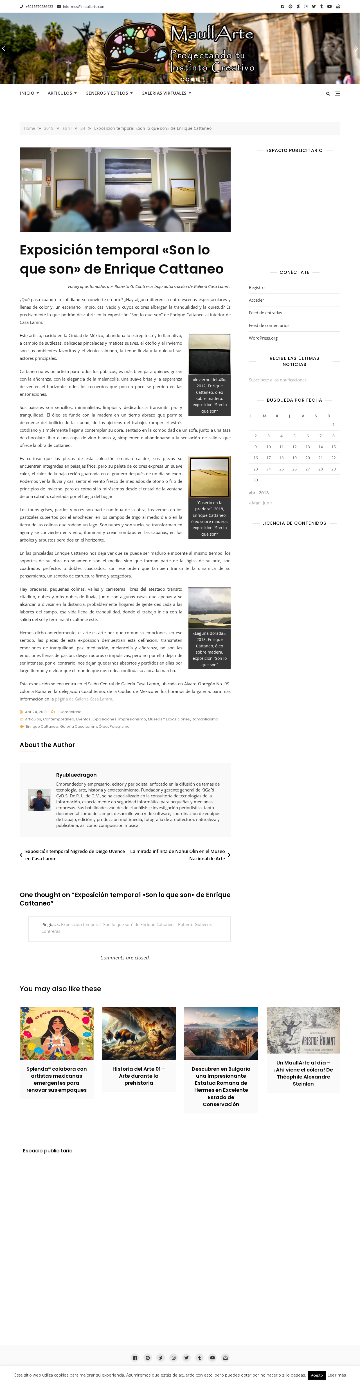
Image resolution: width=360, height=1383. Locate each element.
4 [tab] (198, 79)
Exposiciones (104, 719)
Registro (257, 287)
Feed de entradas (265, 312)
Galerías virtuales (163, 93)
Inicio (27, 93)
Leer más (336, 1375)
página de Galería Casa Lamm (83, 699)
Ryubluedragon (76, 774)
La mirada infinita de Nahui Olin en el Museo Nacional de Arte (177, 855)
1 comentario (69, 712)
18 (281, 457)
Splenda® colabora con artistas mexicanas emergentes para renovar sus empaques (56, 1079)
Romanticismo (205, 719)
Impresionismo (132, 719)
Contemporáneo (58, 719)
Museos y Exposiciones (169, 719)
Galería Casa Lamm (78, 726)
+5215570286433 (39, 6)
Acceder (256, 300)
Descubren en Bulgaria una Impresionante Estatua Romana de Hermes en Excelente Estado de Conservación (221, 1086)
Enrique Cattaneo (42, 726)
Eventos (83, 719)
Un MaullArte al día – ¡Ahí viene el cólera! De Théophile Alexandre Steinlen (303, 1073)
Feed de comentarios (269, 325)
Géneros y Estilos (107, 93)
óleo (103, 726)
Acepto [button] (317, 1375)
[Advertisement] (296, 213)
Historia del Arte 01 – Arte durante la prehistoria (138, 1075)
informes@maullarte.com (83, 6)
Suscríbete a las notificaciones (278, 380)
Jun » (267, 503)
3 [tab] (193, 79)
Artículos (60, 93)
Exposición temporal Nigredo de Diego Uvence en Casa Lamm (75, 855)
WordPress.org (263, 338)
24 (268, 469)
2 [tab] (187, 79)
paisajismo (120, 726)
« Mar (254, 503)
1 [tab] (182, 79)
